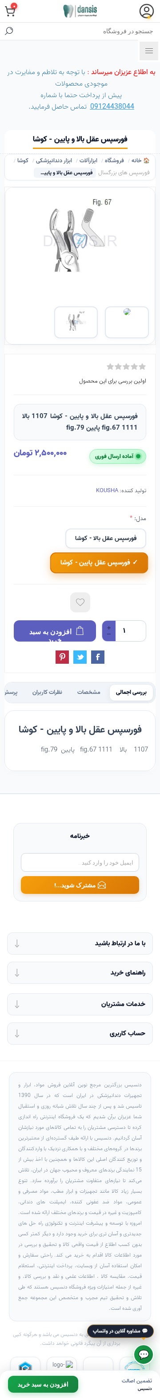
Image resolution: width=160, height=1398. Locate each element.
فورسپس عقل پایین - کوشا (95, 562)
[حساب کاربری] (146, 11)
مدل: (139, 518)
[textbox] (89, 31)
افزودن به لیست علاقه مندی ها (80, 602)
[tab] (131, 692)
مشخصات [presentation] (88, 692)
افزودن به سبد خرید (43, 1384)
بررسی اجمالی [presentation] (131, 692)
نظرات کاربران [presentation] (47, 692)
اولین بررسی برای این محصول (112, 381)
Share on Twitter (80, 657)
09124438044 (112, 107)
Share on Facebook (97, 657)
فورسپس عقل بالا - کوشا (105, 538)
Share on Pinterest (62, 657)
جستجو (9, 31)
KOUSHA (107, 490)
